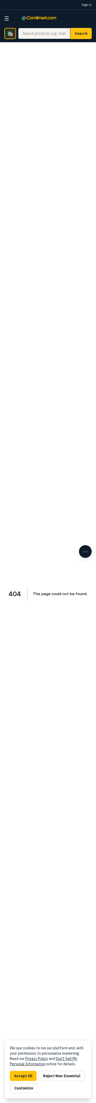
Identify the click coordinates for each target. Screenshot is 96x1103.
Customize (23, 1088)
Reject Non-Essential (61, 1076)
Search (81, 33)
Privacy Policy (36, 1058)
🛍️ (10, 33)
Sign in (87, 5)
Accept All (23, 1076)
